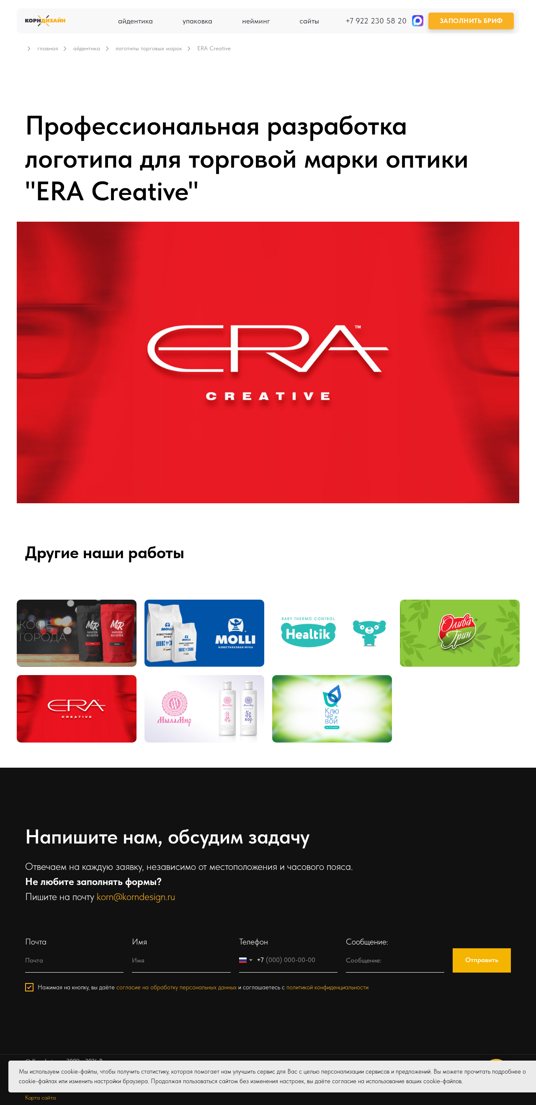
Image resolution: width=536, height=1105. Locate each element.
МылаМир (174, 692)
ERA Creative (51, 692)
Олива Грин (432, 617)
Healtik (296, 617)
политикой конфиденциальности (327, 987)
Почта (35, 942)
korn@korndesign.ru (136, 896)
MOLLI (168, 617)
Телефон (253, 942)
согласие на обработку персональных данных (176, 987)
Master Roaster (54, 617)
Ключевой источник (319, 692)
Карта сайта (40, 1097)
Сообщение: (367, 942)
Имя (139, 942)
